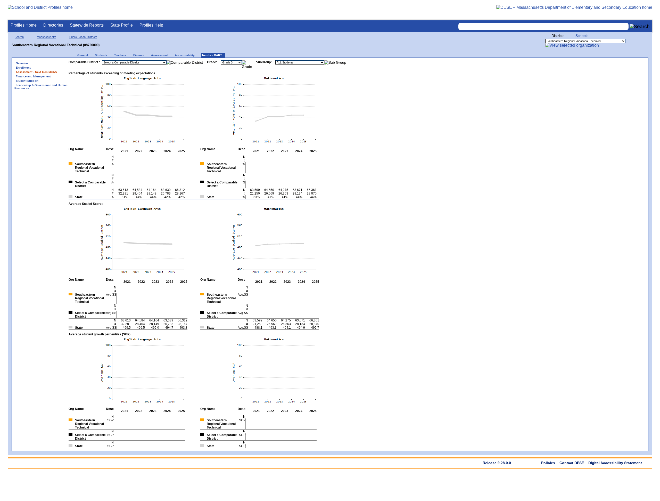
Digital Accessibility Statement (615, 463)
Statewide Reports (87, 25)
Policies (548, 463)
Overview (22, 63)
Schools (581, 36)
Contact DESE (571, 463)
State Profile (121, 25)
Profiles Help (151, 25)
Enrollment (23, 67)
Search (19, 36)
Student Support (27, 80)
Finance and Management (33, 76)
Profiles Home (24, 25)
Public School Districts (83, 36)
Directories (53, 25)
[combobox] (543, 26)
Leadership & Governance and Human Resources (41, 87)
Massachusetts (46, 36)
